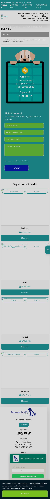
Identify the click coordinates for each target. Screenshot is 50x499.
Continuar (25, 494)
